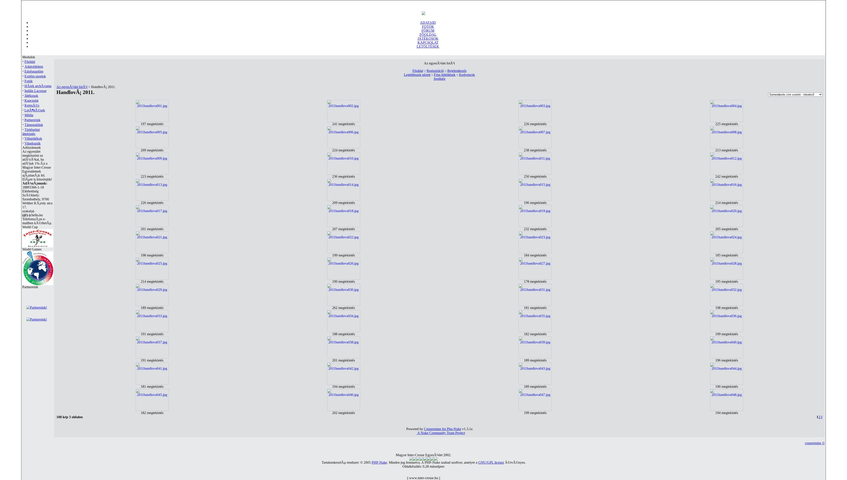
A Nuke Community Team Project (441, 433)
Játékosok (31, 96)
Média (28, 115)
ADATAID (428, 22)
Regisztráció (435, 71)
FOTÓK (428, 26)
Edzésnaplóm (33, 71)
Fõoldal (29, 62)
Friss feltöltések (444, 75)
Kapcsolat (31, 100)
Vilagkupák (32, 143)
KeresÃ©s (31, 105)
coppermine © (815, 443)
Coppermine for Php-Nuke (442, 429)
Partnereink (32, 120)
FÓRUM (428, 30)
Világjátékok (33, 138)
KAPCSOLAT (428, 42)
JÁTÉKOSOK (428, 38)
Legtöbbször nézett (417, 75)
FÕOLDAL (428, 34)
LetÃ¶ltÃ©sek (34, 110)
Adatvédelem (33, 66)
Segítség (439, 79)
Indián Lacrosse (35, 91)
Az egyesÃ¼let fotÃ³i (71, 87)
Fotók (28, 81)
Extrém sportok (35, 76)
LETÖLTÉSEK (428, 46)
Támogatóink (33, 125)
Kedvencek (467, 75)
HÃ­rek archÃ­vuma (37, 86)
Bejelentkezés (457, 71)
